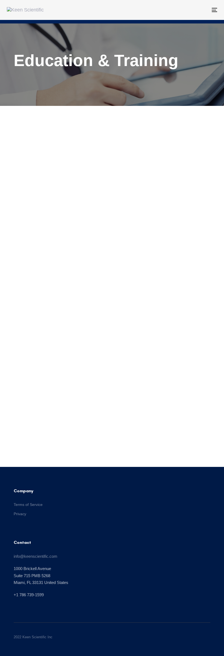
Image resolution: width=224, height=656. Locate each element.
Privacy (20, 514)
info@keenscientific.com (35, 556)
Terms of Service (28, 504)
